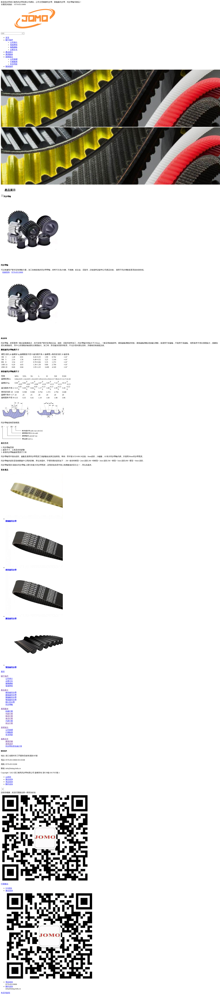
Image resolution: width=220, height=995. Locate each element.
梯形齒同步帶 (11, 692)
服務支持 (4, 739)
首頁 (7, 38)
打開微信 (4, 884)
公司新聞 (13, 59)
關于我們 (9, 40)
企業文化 (13, 50)
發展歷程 (13, 45)
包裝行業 (9, 714)
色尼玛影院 (5, 993)
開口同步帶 (10, 702)
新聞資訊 (9, 57)
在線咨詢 (6, 272)
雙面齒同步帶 (11, 700)
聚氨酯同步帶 (11, 697)
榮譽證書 (9, 741)
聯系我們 (9, 66)
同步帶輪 (9, 705)
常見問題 (13, 64)
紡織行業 (9, 711)
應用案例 (9, 54)
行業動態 (13, 62)
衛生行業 (9, 723)
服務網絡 (13, 47)
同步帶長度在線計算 (14, 746)
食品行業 (9, 718)
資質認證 (9, 744)
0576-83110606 (17, 272)
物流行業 (9, 716)
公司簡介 (13, 42)
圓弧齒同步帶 (11, 695)
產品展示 (9, 52)
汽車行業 (9, 721)
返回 (3, 671)
